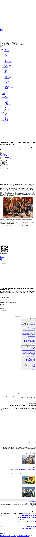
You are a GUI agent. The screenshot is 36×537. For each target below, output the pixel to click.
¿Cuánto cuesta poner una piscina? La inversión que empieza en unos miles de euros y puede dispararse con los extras (28, 337)
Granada (5, 70)
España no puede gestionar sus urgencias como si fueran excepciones (29, 341)
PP (4, 110)
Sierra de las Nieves (7, 63)
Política (3, 105)
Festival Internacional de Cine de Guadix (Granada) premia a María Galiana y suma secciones (28, 353)
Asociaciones (2, 261)
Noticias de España (31, 526)
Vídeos (16, 44)
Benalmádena (6, 51)
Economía (3, 93)
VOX (5, 107)
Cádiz (5, 68)
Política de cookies (13, 536)
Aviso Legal (32, 535)
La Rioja (5, 89)
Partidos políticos (7, 111)
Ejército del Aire (6, 103)
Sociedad (3, 112)
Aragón (5, 76)
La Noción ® (2, 535)
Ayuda (9, 535)
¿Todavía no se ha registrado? (4, 307)
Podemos (5, 106)
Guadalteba (6, 56)
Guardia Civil (6, 101)
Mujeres (1, 260)
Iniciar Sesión (2, 30)
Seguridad (3, 97)
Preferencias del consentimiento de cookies (23, 536)
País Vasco (6, 88)
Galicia (5, 84)
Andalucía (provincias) (7, 75)
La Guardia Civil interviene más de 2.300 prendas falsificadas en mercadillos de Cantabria (29, 331)
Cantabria (5, 79)
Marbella (5, 58)
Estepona (5, 54)
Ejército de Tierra (7, 104)
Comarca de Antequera (7, 52)
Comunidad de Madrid (7, 85)
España (3, 74)
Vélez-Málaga (6, 66)
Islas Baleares (6, 78)
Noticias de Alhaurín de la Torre (28, 524)
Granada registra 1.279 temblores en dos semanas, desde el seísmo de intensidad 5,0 (28, 324)
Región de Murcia (7, 86)
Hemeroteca (23, 44)
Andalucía (3, 67)
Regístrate (1, 29)
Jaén (5, 72)
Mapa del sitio (13, 535)
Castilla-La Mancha (7, 81)
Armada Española (7, 102)
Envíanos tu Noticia (24, 535)
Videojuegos (6, 117)
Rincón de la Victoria (7, 61)
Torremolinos (6, 64)
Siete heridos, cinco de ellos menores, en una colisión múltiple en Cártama (28, 334)
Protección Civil (6, 98)
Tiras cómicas (6, 123)
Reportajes (6, 121)
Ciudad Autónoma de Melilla (8, 90)
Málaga (3, 49)
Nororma (5, 60)
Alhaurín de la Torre (7, 50)
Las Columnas (6, 122)
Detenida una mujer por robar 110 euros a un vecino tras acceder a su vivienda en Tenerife (29, 369)
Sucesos (5, 113)
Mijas (5, 59)
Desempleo (2, 257)
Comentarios (7, 157)
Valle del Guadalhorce (7, 65)
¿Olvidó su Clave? (3, 310)
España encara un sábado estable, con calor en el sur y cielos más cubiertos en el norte (29, 365)
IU (4, 108)
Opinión (3, 120)
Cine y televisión (6, 119)
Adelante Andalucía (7, 109)
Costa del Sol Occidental (8, 53)
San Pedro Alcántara (9, 44)
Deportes (3, 94)
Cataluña (5, 82)
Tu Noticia (19, 44)
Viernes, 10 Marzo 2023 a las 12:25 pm (6, 155)
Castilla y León (6, 80)
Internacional (6, 92)
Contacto (28, 535)
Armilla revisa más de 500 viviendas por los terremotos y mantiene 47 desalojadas (28, 350)
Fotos (14, 44)
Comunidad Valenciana (7, 83)
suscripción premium (14, 291)
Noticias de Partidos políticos (29, 528)
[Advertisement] (18, 6)
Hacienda (1, 259)
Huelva (5, 71)
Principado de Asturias (7, 77)
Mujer (1, 258)
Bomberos (6, 99)
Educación (6, 115)
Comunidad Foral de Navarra (8, 87)
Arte (5, 95)
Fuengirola (6, 55)
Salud (5, 114)
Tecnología (6, 118)
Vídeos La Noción (3, 44)
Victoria (1, 256)
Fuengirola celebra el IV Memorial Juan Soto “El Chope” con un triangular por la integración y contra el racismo (28, 344)
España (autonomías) (7, 91)
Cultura (5, 96)
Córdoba (5, 69)
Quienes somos (18, 535)
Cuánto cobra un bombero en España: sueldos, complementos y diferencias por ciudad (28, 327)
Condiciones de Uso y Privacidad (5, 536)
